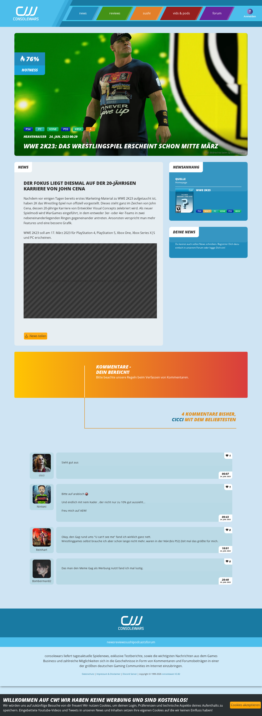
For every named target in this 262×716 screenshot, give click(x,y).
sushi (147, 13)
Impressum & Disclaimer (108, 673)
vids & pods (181, 13)
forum (217, 13)
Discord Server (130, 673)
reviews (114, 13)
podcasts (139, 642)
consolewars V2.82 (171, 673)
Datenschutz (88, 673)
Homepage (181, 182)
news (83, 13)
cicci (178, 419)
